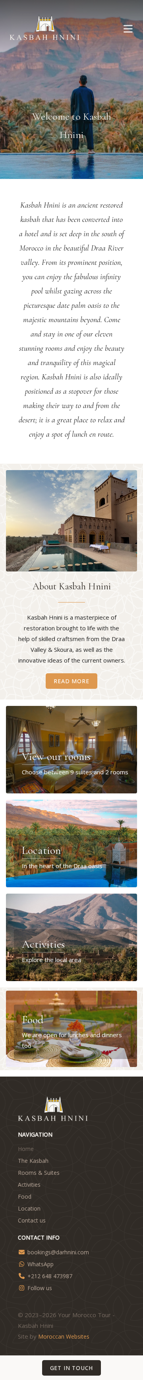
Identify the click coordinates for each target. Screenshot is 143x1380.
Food (33, 1019)
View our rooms (56, 756)
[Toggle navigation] (127, 28)
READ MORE (71, 681)
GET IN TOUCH (71, 1368)
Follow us (39, 1288)
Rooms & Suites (39, 1172)
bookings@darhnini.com (58, 1252)
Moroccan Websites (63, 1336)
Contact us (32, 1220)
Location (41, 850)
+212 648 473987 (49, 1276)
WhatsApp (40, 1264)
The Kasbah (33, 1160)
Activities (43, 944)
